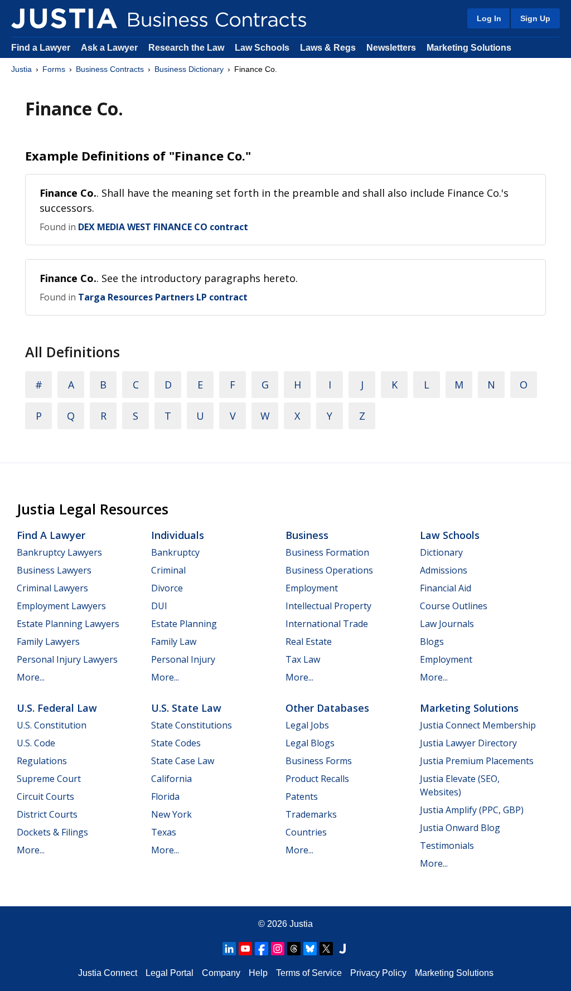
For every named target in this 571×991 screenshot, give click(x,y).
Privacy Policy (378, 973)
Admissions (443, 570)
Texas (163, 832)
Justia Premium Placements (477, 761)
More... (31, 677)
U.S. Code (36, 743)
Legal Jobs (307, 725)
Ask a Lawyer (110, 47)
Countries (306, 832)
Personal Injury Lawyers (67, 659)
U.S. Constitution (51, 725)
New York (171, 814)
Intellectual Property (328, 606)
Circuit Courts (45, 796)
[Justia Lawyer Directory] (342, 948)
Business (307, 535)
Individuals (177, 535)
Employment (312, 588)
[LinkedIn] (229, 948)
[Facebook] (261, 948)
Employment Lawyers (61, 606)
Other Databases (327, 708)
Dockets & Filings (52, 832)
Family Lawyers (48, 641)
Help (258, 973)
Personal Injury (183, 659)
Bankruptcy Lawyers (59, 552)
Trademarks (311, 814)
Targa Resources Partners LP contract (163, 297)
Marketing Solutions (469, 47)
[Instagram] (277, 948)
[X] (326, 948)
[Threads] (294, 948)
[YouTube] (245, 948)
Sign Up (535, 18)
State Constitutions (191, 725)
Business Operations (329, 570)
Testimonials (447, 845)
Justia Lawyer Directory (468, 743)
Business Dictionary (189, 69)
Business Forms (319, 761)
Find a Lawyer (40, 47)
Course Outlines (453, 606)
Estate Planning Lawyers (68, 624)
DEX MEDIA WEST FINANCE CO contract (163, 227)
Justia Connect (107, 973)
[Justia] (64, 18)
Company (221, 973)
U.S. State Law (186, 708)
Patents (302, 796)
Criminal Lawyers (52, 588)
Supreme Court (49, 779)
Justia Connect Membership (478, 725)
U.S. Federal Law (57, 708)
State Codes (176, 743)
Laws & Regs (328, 47)
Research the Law (186, 47)
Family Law (173, 641)
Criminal (168, 570)
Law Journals (447, 624)
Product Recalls (317, 779)
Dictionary (441, 552)
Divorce (167, 588)
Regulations (42, 761)
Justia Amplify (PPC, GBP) (472, 810)
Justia (21, 69)
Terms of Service (309, 973)
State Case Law (182, 761)
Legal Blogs (310, 743)
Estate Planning (184, 624)
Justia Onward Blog (460, 828)
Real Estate (309, 641)
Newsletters (391, 47)
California (171, 779)
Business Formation (327, 552)
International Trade (327, 624)
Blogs (432, 641)
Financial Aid (445, 588)
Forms (53, 69)
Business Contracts (110, 69)
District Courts (47, 814)
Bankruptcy (175, 552)
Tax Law (303, 659)
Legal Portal (169, 973)
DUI (159, 606)
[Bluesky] (310, 948)
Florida (165, 796)
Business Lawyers (54, 570)
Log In (489, 18)
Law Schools (262, 47)
